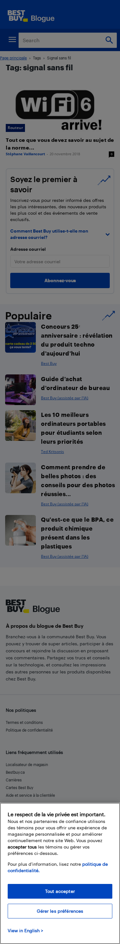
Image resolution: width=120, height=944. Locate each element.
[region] (60, 873)
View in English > (25, 930)
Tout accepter (60, 891)
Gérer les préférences (60, 911)
